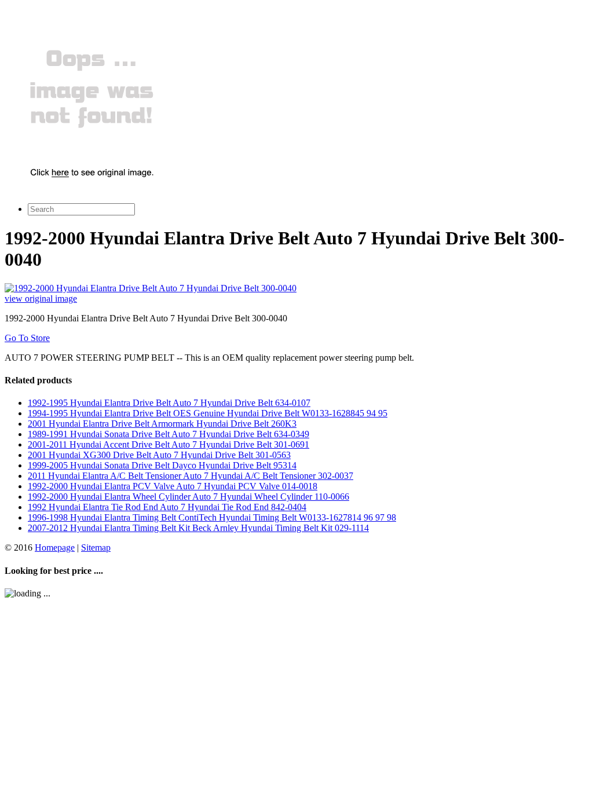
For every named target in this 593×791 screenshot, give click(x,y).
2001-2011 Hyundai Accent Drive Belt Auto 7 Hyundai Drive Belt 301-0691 (168, 444)
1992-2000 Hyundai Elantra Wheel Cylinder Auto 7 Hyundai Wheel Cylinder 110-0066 (188, 496)
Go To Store (27, 338)
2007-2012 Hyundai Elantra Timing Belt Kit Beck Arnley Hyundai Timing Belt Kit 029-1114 (198, 528)
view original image (41, 298)
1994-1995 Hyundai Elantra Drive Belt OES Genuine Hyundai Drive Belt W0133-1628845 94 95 (207, 413)
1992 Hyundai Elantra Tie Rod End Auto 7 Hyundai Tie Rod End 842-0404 (167, 507)
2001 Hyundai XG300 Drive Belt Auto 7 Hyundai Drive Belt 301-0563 (159, 455)
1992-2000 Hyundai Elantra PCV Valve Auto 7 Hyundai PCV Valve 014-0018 (172, 486)
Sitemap (96, 547)
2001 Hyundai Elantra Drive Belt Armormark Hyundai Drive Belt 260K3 (162, 424)
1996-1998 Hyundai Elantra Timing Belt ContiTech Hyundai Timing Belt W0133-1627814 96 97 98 (212, 517)
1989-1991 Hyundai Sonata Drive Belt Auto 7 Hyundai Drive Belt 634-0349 (168, 434)
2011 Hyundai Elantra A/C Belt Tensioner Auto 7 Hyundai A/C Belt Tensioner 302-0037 (190, 476)
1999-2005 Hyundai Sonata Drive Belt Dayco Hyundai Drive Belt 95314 (162, 465)
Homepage (55, 547)
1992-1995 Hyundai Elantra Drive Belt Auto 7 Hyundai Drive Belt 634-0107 (169, 403)
